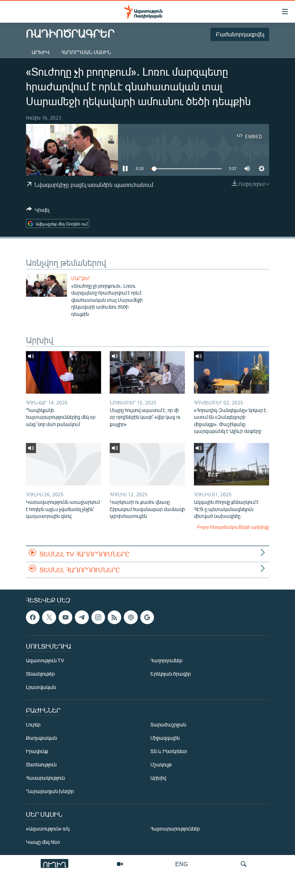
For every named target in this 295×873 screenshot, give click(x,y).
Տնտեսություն (41, 764)
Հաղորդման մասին (86, 52)
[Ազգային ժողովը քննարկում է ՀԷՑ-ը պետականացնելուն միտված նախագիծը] (231, 464)
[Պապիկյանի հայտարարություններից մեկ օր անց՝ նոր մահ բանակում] (63, 372)
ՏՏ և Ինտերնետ (168, 751)
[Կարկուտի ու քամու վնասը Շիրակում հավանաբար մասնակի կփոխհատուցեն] (147, 464)
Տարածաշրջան (168, 724)
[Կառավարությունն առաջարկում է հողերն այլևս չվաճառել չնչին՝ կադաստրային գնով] (63, 464)
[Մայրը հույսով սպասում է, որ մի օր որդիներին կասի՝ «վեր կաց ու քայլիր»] (147, 372)
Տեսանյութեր (40, 674)
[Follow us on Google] (147, 617)
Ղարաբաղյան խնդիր (50, 791)
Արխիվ (41, 52)
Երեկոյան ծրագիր (170, 674)
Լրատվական (41, 687)
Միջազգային (165, 738)
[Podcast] (130, 617)
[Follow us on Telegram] (81, 617)
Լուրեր (33, 724)
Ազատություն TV (45, 660)
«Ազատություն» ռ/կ (47, 828)
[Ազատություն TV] (120, 864)
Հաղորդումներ (166, 660)
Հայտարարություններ (175, 828)
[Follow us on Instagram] (98, 617)
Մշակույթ (161, 764)
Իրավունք (37, 751)
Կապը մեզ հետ (43, 842)
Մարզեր (80, 278)
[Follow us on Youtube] (65, 617)
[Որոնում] (243, 864)
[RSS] (114, 617)
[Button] (37, 211)
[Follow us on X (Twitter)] (49, 617)
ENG (181, 863)
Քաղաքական (41, 738)
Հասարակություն (45, 778)
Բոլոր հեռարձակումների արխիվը (233, 527)
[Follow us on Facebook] (33, 617)
